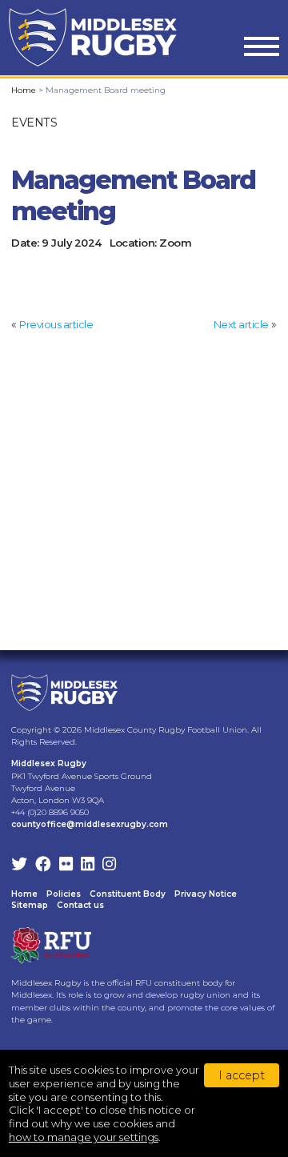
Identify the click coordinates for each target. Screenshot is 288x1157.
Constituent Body (128, 894)
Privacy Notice (205, 894)
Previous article (56, 324)
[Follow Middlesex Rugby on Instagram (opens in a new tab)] (109, 865)
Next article (241, 324)
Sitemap (29, 905)
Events (34, 122)
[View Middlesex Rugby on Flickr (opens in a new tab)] (66, 865)
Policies (63, 894)
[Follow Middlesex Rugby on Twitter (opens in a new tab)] (19, 865)
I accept (241, 1075)
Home (23, 90)
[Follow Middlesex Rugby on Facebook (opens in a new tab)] (43, 865)
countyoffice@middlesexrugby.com (89, 824)
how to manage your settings (83, 1137)
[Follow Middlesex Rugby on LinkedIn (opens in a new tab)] (87, 865)
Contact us (80, 905)
